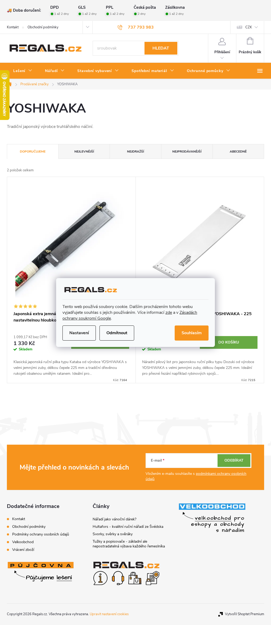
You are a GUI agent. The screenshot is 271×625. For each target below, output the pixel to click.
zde (168, 312)
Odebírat (233, 460)
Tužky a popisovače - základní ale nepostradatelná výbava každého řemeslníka (129, 544)
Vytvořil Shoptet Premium (244, 614)
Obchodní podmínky (43, 27)
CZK (248, 27)
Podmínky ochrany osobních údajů (40, 534)
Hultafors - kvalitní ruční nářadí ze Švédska (128, 526)
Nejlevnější (84, 151)
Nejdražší (135, 151)
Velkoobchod (23, 541)
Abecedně (238, 151)
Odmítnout (116, 333)
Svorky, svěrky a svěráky (113, 534)
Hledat (160, 48)
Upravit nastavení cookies (109, 614)
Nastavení (79, 333)
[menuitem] (23, 71)
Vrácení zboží (23, 549)
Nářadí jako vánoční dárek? (114, 519)
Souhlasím (192, 333)
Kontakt (13, 27)
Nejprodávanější (186, 151)
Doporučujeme (33, 151)
